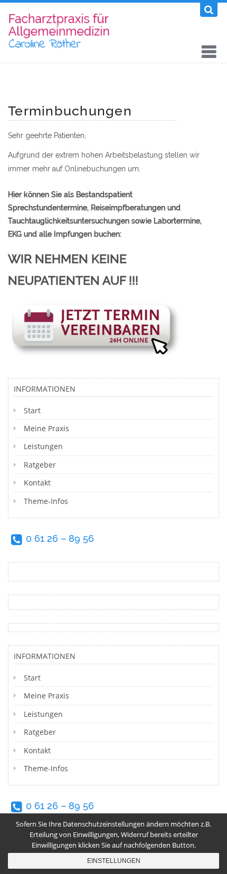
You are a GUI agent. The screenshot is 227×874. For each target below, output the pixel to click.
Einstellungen (113, 861)
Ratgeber (40, 465)
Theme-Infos (46, 501)
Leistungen (43, 446)
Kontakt (37, 483)
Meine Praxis (46, 428)
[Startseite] (61, 30)
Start (32, 410)
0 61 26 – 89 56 (60, 538)
